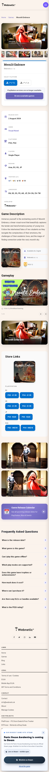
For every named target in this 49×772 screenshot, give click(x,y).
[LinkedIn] (30, 637)
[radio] (10, 83)
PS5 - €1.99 (12, 395)
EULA (3, 679)
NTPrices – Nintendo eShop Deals (14, 725)
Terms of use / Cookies (10, 676)
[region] (24, 298)
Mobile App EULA (7, 683)
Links (3, 664)
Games (11, 17)
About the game (24, 766)
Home (3, 17)
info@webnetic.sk (8, 702)
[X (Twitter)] (19, 637)
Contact (4, 698)
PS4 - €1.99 (26, 395)
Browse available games (24, 96)
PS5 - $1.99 (12, 406)
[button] (24, 293)
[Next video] (46, 314)
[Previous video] (41, 314)
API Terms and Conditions (11, 687)
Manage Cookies (7, 710)
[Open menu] (45, 5)
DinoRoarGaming (16, 308)
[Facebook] (14, 637)
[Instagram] (24, 637)
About (3, 706)
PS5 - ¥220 (26, 417)
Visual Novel (13, 131)
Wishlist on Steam (26, 760)
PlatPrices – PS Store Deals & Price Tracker (17, 721)
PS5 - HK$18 (12, 428)
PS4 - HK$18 (28, 428)
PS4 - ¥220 (12, 417)
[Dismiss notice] (43, 732)
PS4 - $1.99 (26, 406)
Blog (3, 660)
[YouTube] (35, 637)
